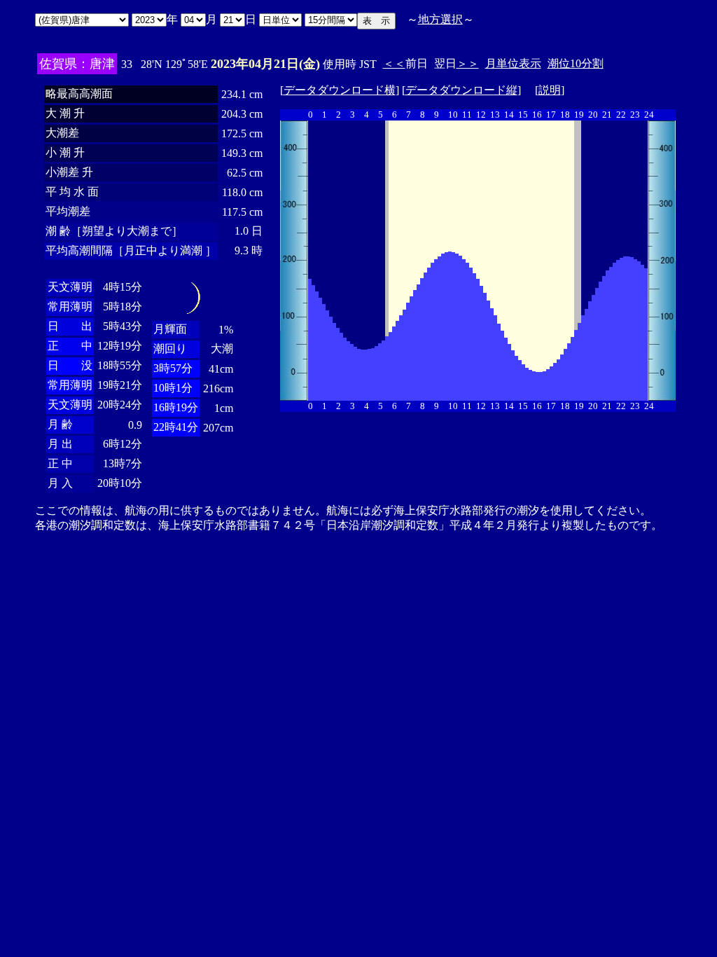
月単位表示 (513, 63)
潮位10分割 (576, 63)
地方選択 (440, 19)
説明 (549, 90)
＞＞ (468, 63)
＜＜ (394, 63)
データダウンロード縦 (461, 90)
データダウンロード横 (340, 90)
